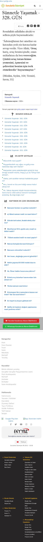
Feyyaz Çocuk (29, 515)
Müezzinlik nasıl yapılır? (12, 161)
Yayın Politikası (7, 406)
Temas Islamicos (29, 484)
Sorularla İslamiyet (9, 460)
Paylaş (21, 26)
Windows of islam (29, 486)
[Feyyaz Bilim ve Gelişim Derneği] (21, 431)
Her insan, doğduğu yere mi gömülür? (22, 256)
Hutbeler (5, 379)
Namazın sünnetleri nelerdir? (19, 250)
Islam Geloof (28, 479)
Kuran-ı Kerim (8, 462)
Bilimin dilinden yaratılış (10, 369)
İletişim (4, 413)
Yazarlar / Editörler (9, 398)
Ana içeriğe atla (6, 1)
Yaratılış (5, 358)
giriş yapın (21, 109)
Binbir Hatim (7, 465)
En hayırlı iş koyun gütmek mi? (19, 301)
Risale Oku (7, 503)
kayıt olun (33, 109)
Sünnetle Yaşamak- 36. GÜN (15, 147)
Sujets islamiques (29, 491)
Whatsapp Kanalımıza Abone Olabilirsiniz (22, 326)
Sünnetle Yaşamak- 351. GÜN (16, 122)
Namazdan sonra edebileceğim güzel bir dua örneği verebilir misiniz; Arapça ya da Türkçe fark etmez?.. (21, 172)
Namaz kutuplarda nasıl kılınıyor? (20, 244)
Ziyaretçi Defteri (8, 403)
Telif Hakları (6, 411)
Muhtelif (5, 355)
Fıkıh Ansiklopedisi (9, 374)
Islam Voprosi (28, 465)
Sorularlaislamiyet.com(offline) (33, 532)
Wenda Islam (28, 481)
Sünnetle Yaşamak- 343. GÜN (16, 140)
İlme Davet (7, 467)
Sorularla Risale (8, 501)
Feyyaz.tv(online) (30, 534)
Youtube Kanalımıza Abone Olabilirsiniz (22, 321)
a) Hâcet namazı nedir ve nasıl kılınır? (22, 214)
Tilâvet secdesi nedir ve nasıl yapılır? (22, 237)
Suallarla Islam (29, 467)
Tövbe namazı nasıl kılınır (17, 286)
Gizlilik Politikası (8, 408)
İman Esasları (7, 345)
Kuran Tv (7, 513)
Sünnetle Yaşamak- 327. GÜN (16, 129)
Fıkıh (3, 343)
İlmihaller (5, 382)
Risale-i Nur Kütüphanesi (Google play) (30, 503)
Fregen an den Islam (30, 469)
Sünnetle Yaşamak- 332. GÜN (16, 125)
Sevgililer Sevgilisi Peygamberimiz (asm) (17, 372)
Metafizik (5, 353)
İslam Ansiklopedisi (9, 384)
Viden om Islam (29, 477)
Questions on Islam (30, 462)
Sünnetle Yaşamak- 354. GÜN (16, 133)
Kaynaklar (5, 401)
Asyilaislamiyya (29, 472)
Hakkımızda (6, 396)
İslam (4, 350)
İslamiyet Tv (7, 515)
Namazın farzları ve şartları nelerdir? (21, 208)
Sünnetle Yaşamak (12, 97)
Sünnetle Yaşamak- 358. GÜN (16, 136)
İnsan (4, 348)
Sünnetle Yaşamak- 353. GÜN (16, 150)
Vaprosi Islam (28, 474)
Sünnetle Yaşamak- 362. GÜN (16, 118)
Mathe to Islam (29, 488)
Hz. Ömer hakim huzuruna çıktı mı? (21, 271)
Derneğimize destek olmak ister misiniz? (21, 436)
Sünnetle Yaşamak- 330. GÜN (16, 143)
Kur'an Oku (28, 525)
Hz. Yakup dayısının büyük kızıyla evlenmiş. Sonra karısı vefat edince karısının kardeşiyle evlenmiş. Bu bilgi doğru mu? (19, 192)
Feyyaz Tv (7, 511)
